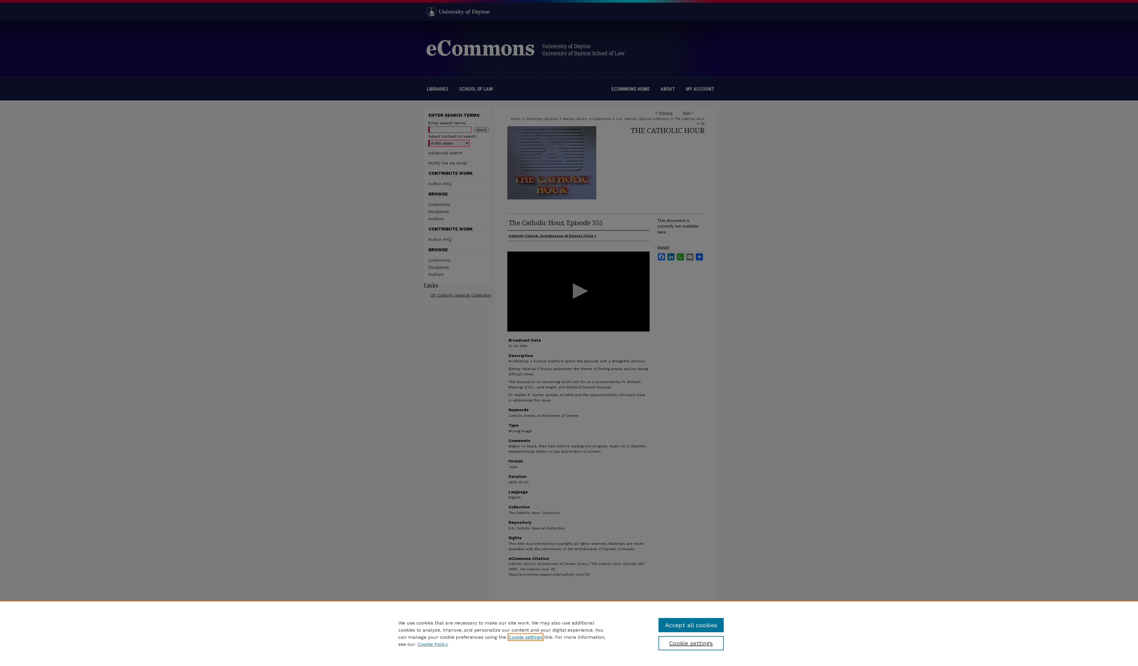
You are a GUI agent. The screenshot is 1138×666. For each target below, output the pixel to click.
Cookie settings (526, 637)
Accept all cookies (691, 625)
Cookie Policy (433, 644)
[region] (569, 633)
